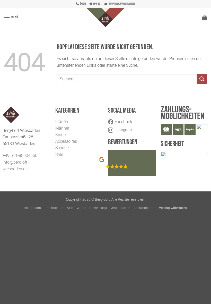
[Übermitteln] (202, 79)
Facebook (123, 121)
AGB (70, 208)
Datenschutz (54, 208)
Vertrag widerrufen (173, 208)
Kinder (61, 134)
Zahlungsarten (145, 208)
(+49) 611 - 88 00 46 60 (90, 3)
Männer (62, 128)
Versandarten (120, 208)
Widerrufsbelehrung (92, 208)
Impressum (32, 208)
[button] (11, 17)
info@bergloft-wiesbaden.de (122, 3)
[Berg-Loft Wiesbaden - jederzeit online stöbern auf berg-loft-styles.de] (105, 17)
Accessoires (66, 141)
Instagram (123, 130)
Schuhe (62, 147)
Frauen (61, 121)
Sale (59, 154)
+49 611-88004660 (20, 155)
